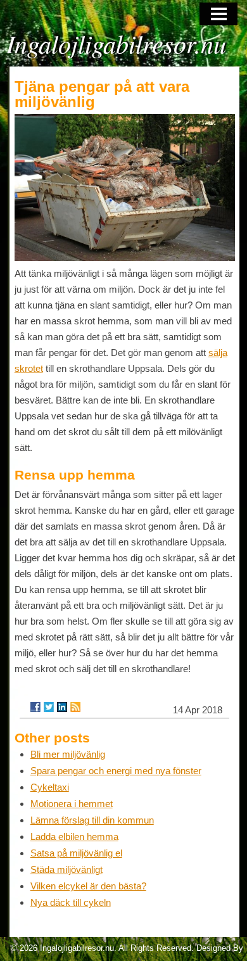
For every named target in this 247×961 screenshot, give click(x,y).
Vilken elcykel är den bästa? (88, 886)
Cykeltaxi (49, 787)
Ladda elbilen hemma (74, 836)
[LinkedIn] (62, 707)
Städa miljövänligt (66, 869)
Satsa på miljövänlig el (76, 853)
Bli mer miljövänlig (67, 754)
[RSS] (75, 707)
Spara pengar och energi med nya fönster (115, 770)
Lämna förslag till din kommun (92, 820)
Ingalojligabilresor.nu (116, 43)
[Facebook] (35, 707)
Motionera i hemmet (71, 803)
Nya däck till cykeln (70, 902)
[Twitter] (49, 707)
